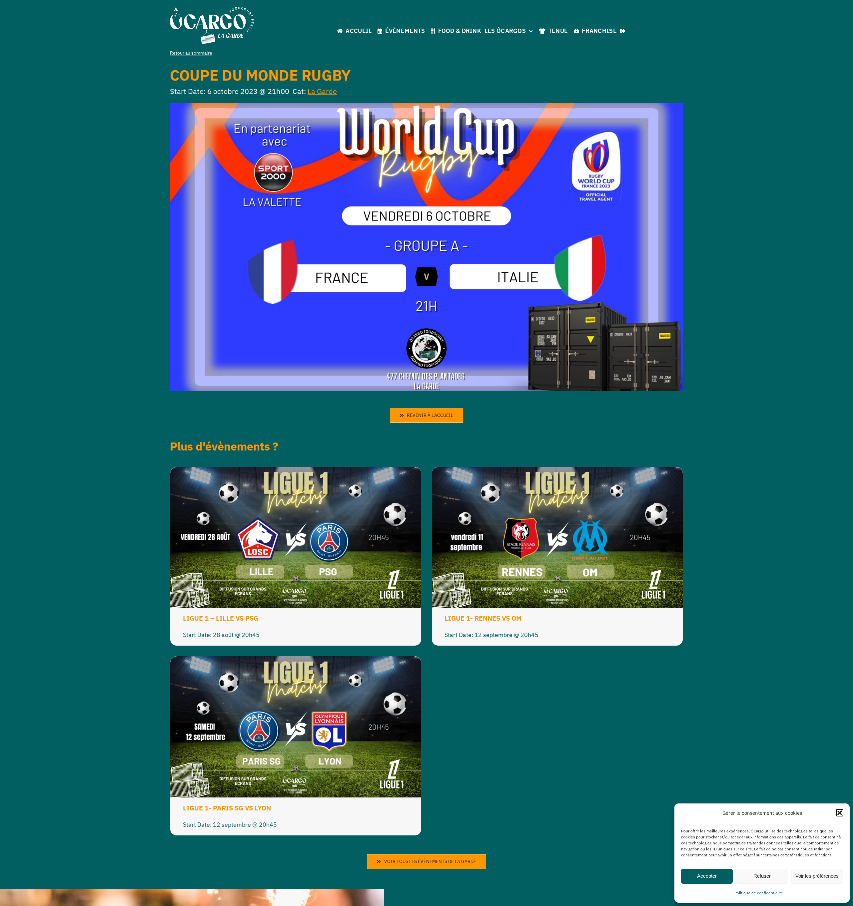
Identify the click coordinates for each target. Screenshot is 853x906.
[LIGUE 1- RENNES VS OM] (557, 472)
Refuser (762, 876)
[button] (839, 812)
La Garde (322, 91)
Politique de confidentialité (758, 892)
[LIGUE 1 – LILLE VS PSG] (295, 472)
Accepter (707, 876)
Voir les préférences (817, 876)
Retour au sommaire (191, 53)
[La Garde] (212, 9)
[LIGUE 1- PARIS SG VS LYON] (295, 661)
